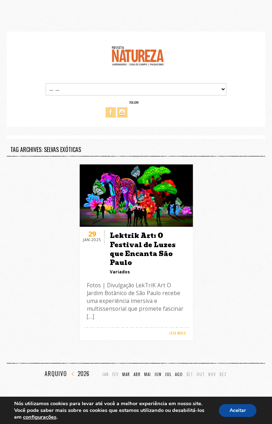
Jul (168, 374)
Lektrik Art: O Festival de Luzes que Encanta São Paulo (143, 249)
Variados (120, 272)
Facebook (111, 112)
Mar (126, 374)
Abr (137, 374)
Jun (158, 374)
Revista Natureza (137, 55)
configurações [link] (39, 416)
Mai (147, 374)
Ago (179, 374)
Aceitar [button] (238, 410)
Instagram (122, 112)
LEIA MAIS (177, 333)
